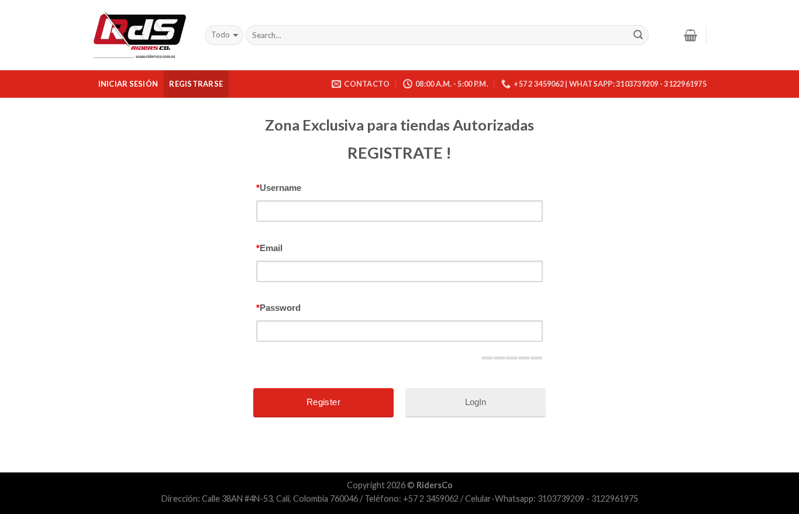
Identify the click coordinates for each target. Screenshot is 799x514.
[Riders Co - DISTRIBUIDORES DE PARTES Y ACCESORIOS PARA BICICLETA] (139, 35)
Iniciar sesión (128, 83)
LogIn (475, 402)
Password (278, 308)
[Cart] (690, 35)
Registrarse (196, 83)
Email (269, 248)
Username (278, 188)
